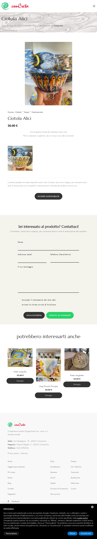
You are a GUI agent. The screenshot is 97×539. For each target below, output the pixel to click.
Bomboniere (75, 477)
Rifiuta (72, 533)
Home (3, 25)
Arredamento (55, 466)
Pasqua (73, 461)
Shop (11, 25)
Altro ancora (55, 494)
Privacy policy (13, 453)
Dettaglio (20, 381)
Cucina (19, 25)
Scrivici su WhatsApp (60, 315)
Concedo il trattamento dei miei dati (39, 300)
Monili (52, 477)
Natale (52, 483)
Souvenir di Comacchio (59, 488)
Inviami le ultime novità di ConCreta (39, 305)
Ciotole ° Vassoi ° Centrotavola (37, 25)
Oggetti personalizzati (16, 466)
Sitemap (24, 453)
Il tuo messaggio (25, 267)
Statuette (53, 472)
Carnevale (75, 472)
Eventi (10, 477)
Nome (20, 242)
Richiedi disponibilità (48, 196)
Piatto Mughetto (77, 375)
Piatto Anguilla (20, 371)
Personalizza (11, 533)
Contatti (11, 488)
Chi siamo (11, 472)
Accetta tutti (86, 533)
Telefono (60, 254)
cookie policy (82, 518)
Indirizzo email (25, 254)
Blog (9, 483)
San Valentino (76, 466)
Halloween (75, 483)
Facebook (15, 501)
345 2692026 (22, 448)
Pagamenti (12, 494)
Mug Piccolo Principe (48, 386)
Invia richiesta (34, 315)
